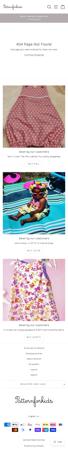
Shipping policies (34, 353)
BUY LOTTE (34, 250)
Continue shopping (34, 55)
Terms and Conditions (34, 348)
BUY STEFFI (34, 337)
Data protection (34, 359)
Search (34, 375)
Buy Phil (34, 164)
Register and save (33, 384)
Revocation (34, 364)
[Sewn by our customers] (34, 116)
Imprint (34, 369)
